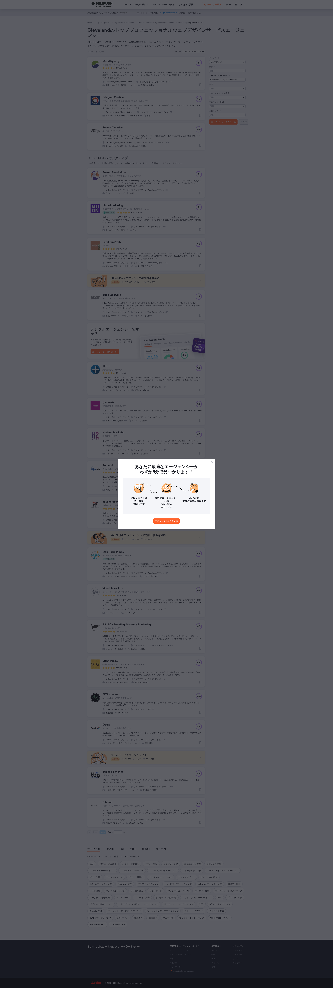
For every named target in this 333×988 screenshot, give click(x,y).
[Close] (212, 462)
